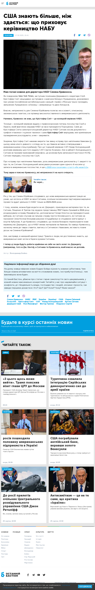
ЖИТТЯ (51, 532)
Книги (38, 542)
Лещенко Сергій (64, 304)
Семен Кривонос (15, 299)
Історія (38, 539)
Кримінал (4, 545)
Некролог (39, 548)
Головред (28, 536)
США (61, 299)
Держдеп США (14, 304)
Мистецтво (40, 545)
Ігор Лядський (29, 557)
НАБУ (27, 299)
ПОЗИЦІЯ (16, 532)
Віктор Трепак (47, 304)
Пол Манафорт (30, 304)
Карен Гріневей (72, 299)
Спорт (3, 551)
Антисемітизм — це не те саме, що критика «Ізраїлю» (69, 499)
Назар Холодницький (52, 301)
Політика (55, 352)
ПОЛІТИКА (8, 35)
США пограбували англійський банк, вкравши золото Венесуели (64, 444)
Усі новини (5, 536)
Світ (2, 557)
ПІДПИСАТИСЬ (88, 331)
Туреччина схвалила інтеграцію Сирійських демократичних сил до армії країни (68, 384)
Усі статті (39, 536)
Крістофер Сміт (26, 301)
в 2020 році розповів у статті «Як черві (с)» (66, 167)
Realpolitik (11, 301)
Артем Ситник (72, 301)
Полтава (4, 554)
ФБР (34, 299)
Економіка (5, 542)
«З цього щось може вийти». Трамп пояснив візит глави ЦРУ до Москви (24, 382)
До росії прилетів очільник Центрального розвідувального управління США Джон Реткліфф (21, 503)
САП (38, 301)
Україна (42, 299)
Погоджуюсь (85, 586)
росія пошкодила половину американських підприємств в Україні (23, 442)
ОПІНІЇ (8, 179)
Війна (5, 352)
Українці (52, 299)
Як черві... (39, 182)
